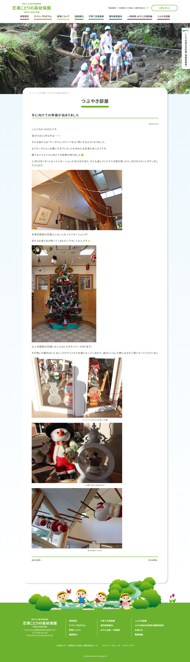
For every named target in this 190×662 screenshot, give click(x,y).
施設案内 (79, 16)
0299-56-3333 (42, 632)
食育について (63, 16)
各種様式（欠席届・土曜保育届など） (82, 645)
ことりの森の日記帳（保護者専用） (149, 625)
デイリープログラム (43, 16)
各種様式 (133, 8)
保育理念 (24, 16)
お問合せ (164, 8)
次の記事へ (153, 560)
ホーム (31, 93)
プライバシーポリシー (110, 645)
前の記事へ (37, 560)
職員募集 (112, 8)
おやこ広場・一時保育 (110, 630)
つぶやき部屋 (163, 16)
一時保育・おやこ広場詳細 (139, 16)
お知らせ (139, 630)
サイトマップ (126, 645)
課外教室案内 (115, 16)
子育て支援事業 (96, 16)
